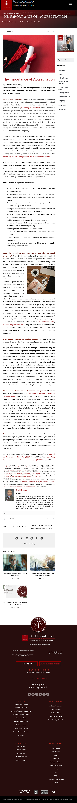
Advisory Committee (56, 765)
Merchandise (21, 753)
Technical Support (21, 749)
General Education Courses (21, 732)
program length (9, 325)
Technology (62, 109)
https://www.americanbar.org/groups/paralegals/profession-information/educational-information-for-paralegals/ (29, 482)
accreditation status (46, 322)
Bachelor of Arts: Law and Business (21, 711)
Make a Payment (21, 760)
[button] (16, 538)
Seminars (21, 735)
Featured (62, 71)
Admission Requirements (56, 706)
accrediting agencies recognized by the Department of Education (27, 157)
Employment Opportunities (56, 779)
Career (61, 74)
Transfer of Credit (56, 709)
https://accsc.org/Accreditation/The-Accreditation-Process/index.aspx (21, 473)
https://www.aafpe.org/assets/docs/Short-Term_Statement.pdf (20, 486)
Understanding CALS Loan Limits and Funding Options (42, 574)
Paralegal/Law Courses (21, 721)
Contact (56, 783)
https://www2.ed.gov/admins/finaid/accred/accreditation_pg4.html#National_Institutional (27, 476)
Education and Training (45, 525)
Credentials (34, 525)
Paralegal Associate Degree (21, 714)
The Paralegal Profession (21, 704)
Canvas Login (21, 746)
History (56, 755)
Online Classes (35, 528)
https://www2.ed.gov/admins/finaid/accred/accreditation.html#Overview (22, 467)
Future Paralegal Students (55, 720)
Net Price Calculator (56, 762)
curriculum (19, 325)
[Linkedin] (5, 513)
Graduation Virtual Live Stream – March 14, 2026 (15, 603)
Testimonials (56, 751)
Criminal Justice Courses (21, 728)
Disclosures (56, 758)
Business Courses (21, 725)
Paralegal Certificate (46, 528)
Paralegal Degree (64, 96)
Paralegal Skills (64, 93)
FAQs (55, 776)
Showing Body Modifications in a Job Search (15, 574)
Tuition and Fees (56, 713)
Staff (55, 772)
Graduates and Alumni (63, 88)
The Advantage (55, 748)
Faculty (56, 769)
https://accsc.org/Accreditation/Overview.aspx (15, 470)
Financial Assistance (56, 716)
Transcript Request (21, 756)
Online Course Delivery (21, 718)
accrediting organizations (30, 108)
